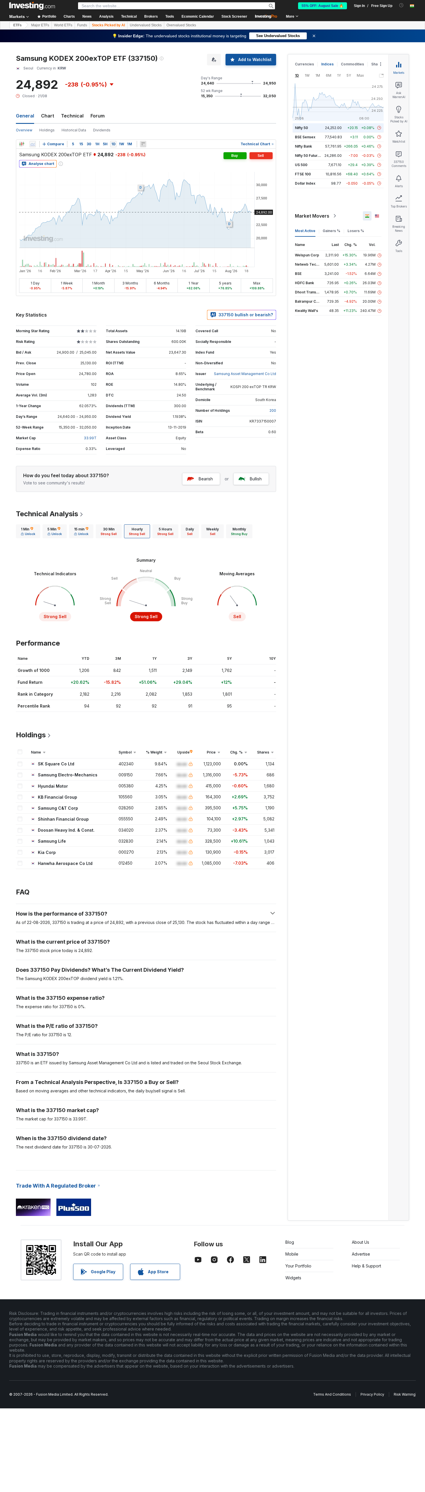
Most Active (305, 231)
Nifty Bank (303, 146)
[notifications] (401, 5)
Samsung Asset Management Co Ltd (245, 374)
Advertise (361, 1254)
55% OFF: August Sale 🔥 (322, 6)
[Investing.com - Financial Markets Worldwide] (32, 6)
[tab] (28, 531)
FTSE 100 (303, 174)
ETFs (17, 25)
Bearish (206, 478)
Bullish (256, 478)
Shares (377, 64)
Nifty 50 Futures (308, 155)
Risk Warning (404, 1394)
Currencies (304, 64)
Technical (72, 116)
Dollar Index (305, 183)
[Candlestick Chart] (22, 144)
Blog (289, 1242)
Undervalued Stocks (146, 25)
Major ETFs (40, 25)
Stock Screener (234, 16)
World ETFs (63, 25)
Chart (47, 116)
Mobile (291, 1254)
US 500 (301, 165)
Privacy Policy (372, 1394)
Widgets (293, 1277)
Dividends (101, 130)
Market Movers (312, 216)
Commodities (352, 64)
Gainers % (331, 231)
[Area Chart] (32, 144)
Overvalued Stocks (181, 25)
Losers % (356, 231)
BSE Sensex (305, 137)
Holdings (47, 130)
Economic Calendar (198, 16)
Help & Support (366, 1265)
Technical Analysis (47, 514)
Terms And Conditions (332, 1394)
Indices (327, 64)
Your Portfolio (298, 1265)
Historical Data (74, 130)
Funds (82, 25)
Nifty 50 (301, 128)
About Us (360, 1242)
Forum (97, 116)
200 (272, 410)
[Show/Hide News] (143, 144)
